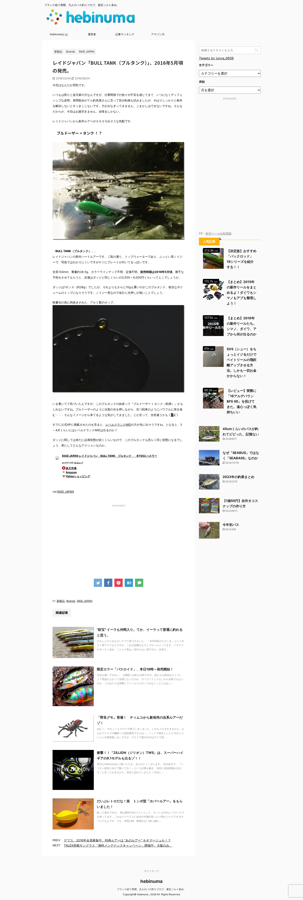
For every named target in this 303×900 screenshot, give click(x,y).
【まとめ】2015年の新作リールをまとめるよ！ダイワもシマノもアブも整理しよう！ (241, 292)
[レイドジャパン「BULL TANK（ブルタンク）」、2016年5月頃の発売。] (129, 583)
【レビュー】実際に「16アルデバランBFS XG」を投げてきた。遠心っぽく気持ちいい (241, 401)
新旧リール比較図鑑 (218, 233)
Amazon (71, 472)
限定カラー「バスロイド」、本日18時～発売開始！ (135, 669)
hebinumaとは (59, 34)
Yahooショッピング (78, 476)
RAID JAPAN (65, 491)
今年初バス (231, 525)
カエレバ (78, 462)
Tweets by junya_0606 (216, 58)
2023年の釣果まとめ (238, 477)
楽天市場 (71, 468)
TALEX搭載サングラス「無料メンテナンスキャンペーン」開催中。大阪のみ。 (118, 845)
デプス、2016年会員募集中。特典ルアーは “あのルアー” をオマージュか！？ (117, 840)
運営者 (92, 34)
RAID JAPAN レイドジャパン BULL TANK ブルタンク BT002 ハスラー (109, 455)
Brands (70, 601)
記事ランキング (124, 34)
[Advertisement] (118, 537)
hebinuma (151, 881)
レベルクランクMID (118, 424)
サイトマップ (151, 871)
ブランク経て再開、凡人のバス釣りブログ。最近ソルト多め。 (151, 889)
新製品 (61, 601)
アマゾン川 (157, 34)
